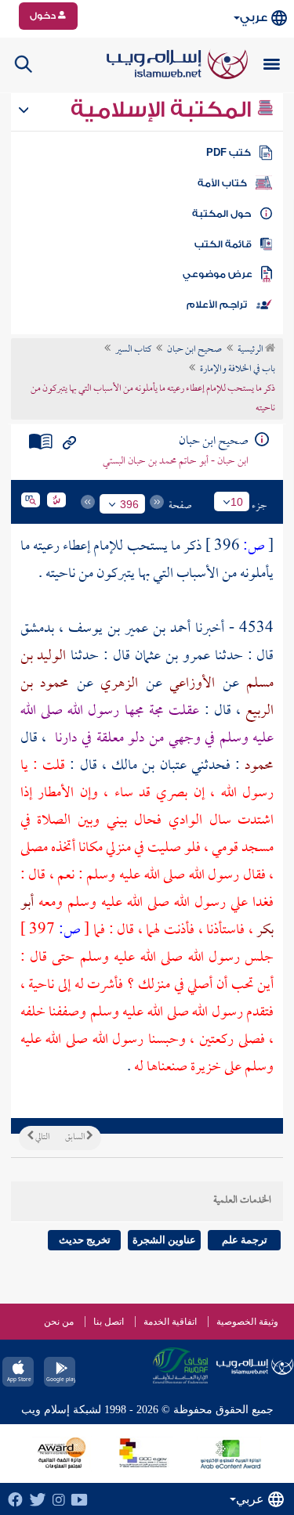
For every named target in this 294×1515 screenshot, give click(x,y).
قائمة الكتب (223, 244)
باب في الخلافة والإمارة (237, 369)
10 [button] (236, 502)
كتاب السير (133, 350)
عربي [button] (253, 17)
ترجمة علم (244, 1240)
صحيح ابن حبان (194, 350)
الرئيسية (251, 350)
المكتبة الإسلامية (163, 109)
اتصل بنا (108, 1321)
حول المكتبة (221, 213)
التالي (41, 1137)
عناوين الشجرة (164, 1240)
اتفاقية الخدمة (170, 1321)
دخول (44, 15)
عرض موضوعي (217, 274)
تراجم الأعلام (217, 304)
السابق (75, 1137)
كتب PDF (228, 152)
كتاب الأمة (222, 183)
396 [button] (129, 504)
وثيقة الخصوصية (247, 1321)
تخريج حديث (85, 1240)
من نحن (59, 1321)
